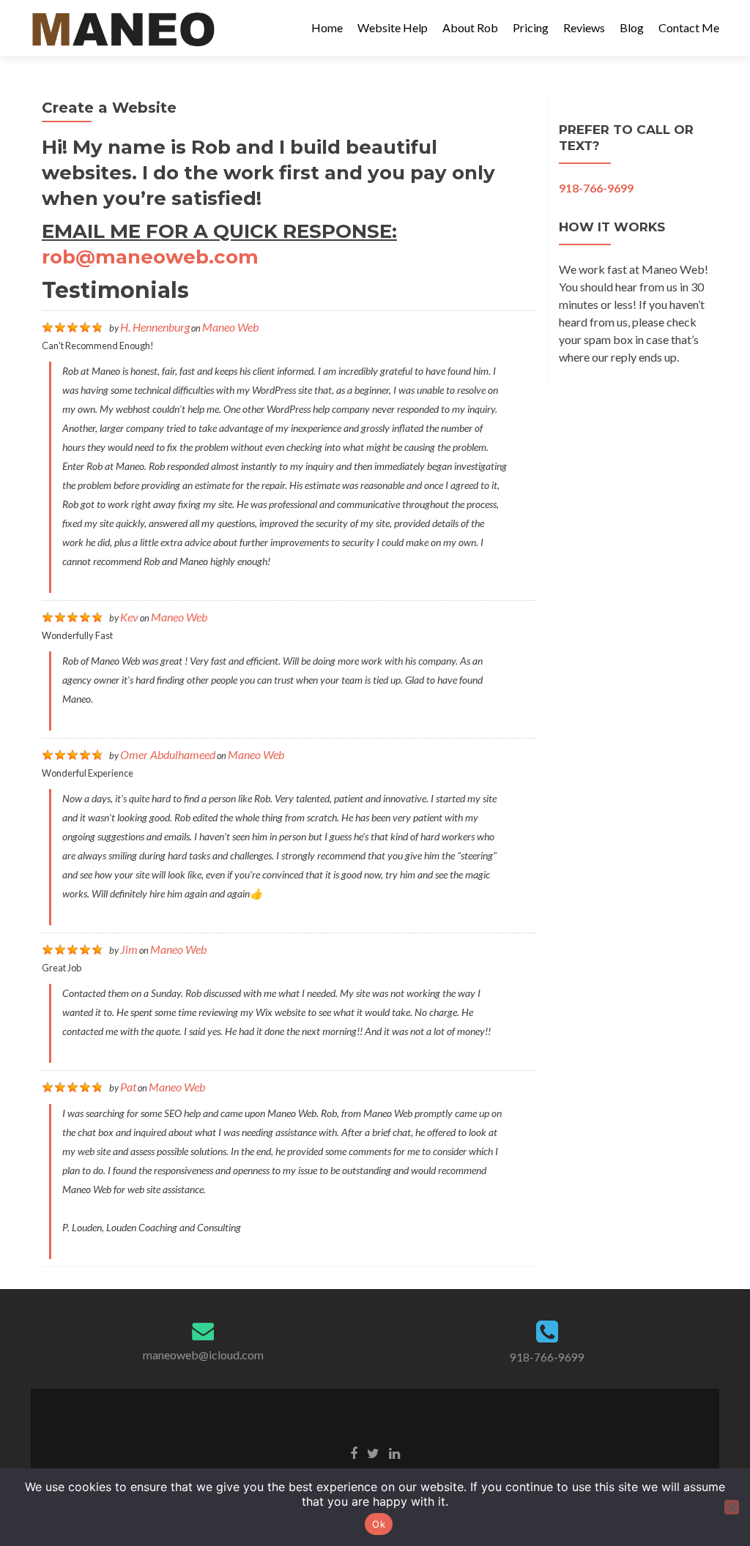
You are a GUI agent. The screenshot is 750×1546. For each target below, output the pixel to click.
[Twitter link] (373, 1452)
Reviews (584, 27)
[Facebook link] (353, 1452)
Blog (632, 27)
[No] (731, 1507)
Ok (378, 1524)
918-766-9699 (547, 1357)
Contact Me (688, 27)
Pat (128, 1087)
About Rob (470, 27)
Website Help (392, 27)
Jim (129, 949)
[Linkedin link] (394, 1452)
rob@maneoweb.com (150, 257)
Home (327, 27)
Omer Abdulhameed (167, 754)
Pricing (531, 27)
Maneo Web (230, 327)
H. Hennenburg (155, 327)
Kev (129, 617)
